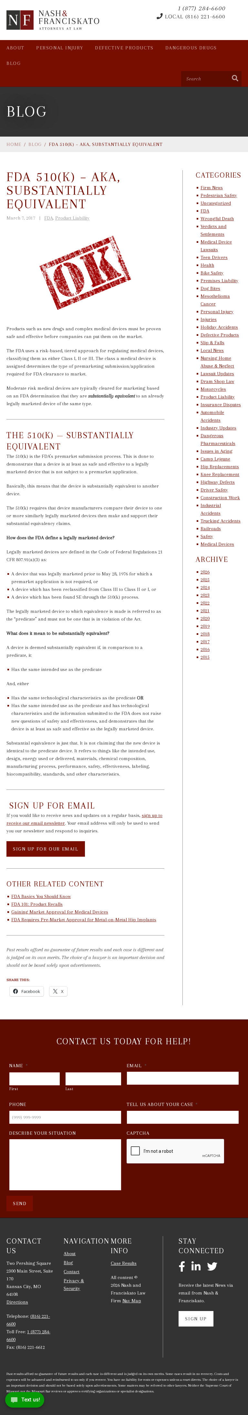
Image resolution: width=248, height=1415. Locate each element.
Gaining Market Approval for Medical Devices (59, 912)
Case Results (124, 1263)
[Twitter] (212, 1267)
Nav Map (131, 1301)
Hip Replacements (220, 467)
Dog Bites (210, 288)
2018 (205, 634)
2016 (205, 649)
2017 (205, 642)
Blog (13, 63)
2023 (205, 595)
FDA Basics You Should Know (41, 896)
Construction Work (220, 498)
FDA (48, 218)
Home (13, 144)
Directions (17, 1302)
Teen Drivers (214, 257)
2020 (205, 618)
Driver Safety (214, 490)
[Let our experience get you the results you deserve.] (53, 20)
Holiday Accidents (219, 327)
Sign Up (196, 1319)
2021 (205, 611)
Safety (207, 536)
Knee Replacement (220, 474)
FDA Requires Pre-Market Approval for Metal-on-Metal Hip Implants (83, 920)
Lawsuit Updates (217, 374)
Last (70, 1089)
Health (207, 265)
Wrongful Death (217, 219)
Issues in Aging (216, 451)
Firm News (212, 188)
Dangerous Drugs (191, 48)
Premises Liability (219, 281)
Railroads (211, 529)
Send (19, 1203)
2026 (205, 572)
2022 (205, 603)
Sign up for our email (45, 849)
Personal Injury (59, 48)
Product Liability (72, 218)
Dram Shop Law (217, 381)
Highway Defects (218, 482)
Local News (212, 350)
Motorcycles (213, 389)
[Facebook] (182, 1267)
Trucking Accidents (221, 521)
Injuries (209, 319)
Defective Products (124, 48)
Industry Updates (218, 428)
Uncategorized (216, 203)
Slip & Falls (212, 343)
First (13, 1089)
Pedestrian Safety (219, 195)
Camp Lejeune (215, 459)
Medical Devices (217, 544)
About (15, 48)
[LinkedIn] (196, 1267)
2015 (205, 657)
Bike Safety (212, 273)
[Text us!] (24, 1401)
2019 (205, 626)
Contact (71, 1272)
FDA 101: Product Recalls (37, 904)
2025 (205, 580)
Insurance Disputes (221, 405)
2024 (205, 587)
